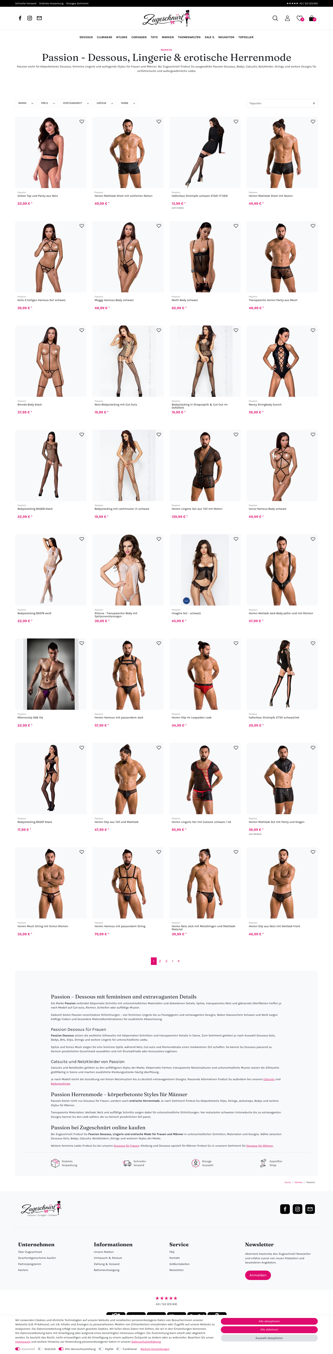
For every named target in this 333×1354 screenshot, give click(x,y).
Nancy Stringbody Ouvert (265, 404)
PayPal (109, 1349)
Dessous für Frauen (126, 1145)
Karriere (23, 1270)
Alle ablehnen (269, 1329)
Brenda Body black (30, 404)
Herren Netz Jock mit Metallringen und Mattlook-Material (204, 928)
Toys (154, 37)
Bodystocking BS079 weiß (34, 613)
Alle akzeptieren (269, 1321)
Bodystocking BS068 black (35, 508)
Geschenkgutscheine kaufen (37, 1258)
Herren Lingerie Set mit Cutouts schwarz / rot (201, 822)
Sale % (209, 37)
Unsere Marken (104, 1252)
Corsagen (139, 37)
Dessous (86, 37)
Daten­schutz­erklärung (146, 1341)
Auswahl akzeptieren (269, 1338)
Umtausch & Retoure (108, 1258)
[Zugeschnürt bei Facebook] (20, 18)
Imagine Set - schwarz (186, 613)
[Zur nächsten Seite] (173, 961)
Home (288, 1182)
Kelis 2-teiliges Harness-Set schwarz (42, 300)
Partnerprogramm (29, 1264)
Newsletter (176, 1270)
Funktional (130, 1349)
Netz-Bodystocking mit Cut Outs (116, 404)
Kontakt (174, 1258)
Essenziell (28, 1349)
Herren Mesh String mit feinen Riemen (43, 926)
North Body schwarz (185, 300)
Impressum (22, 1341)
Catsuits (269, 1079)
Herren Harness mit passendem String (120, 926)
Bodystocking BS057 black (35, 822)
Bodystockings (60, 1083)
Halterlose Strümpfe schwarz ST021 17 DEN (200, 196)
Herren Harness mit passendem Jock (119, 717)
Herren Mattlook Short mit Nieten (271, 196)
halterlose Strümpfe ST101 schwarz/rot (274, 717)
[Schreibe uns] (39, 18)
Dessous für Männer (259, 1145)
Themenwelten (189, 37)
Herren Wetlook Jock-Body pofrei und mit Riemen (281, 613)
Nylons (121, 37)
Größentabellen (179, 1264)
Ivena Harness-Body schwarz (267, 508)
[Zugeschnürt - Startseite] (166, 18)
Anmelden (258, 1275)
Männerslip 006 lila (30, 717)
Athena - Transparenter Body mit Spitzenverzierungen (116, 615)
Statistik (50, 1349)
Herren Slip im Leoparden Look (192, 717)
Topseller (246, 37)
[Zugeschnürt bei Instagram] (29, 18)
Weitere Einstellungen (154, 1349)
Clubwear (104, 37)
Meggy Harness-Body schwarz (114, 300)
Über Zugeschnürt (30, 1252)
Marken (168, 37)
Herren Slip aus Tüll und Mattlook (117, 822)
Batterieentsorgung (106, 1270)
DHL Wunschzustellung (80, 1349)
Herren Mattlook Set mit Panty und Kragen (276, 822)
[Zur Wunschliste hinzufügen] (81, 121)
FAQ (171, 1252)
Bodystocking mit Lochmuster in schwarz (122, 508)
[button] (287, 18)
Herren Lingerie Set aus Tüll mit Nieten (197, 508)
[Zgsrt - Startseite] (42, 1209)
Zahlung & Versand (106, 1264)
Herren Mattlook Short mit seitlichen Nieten (123, 196)
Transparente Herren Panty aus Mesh (273, 300)
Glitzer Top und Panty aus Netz (38, 196)
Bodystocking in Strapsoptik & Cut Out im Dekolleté (200, 406)
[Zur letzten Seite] (178, 961)
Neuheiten (226, 37)
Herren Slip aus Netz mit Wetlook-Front (274, 926)
